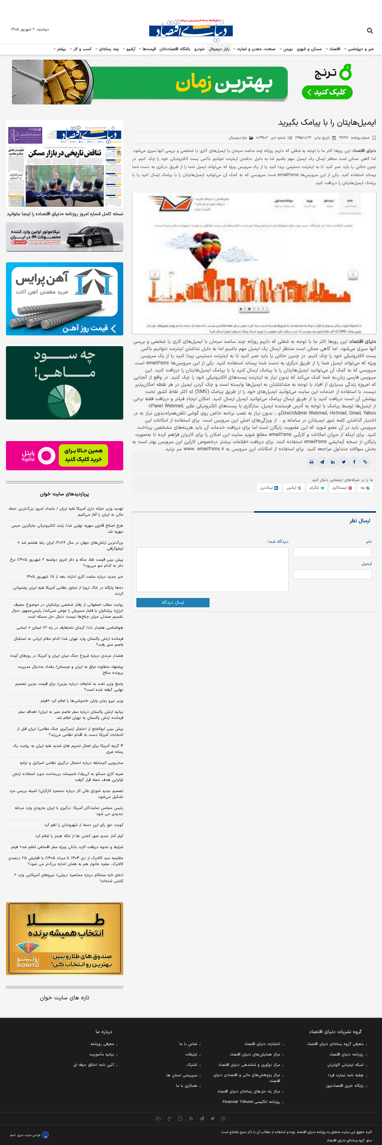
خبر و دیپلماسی (360, 49)
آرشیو (130, 49)
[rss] (191, 1118)
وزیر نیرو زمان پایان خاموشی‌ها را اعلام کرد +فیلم (82, 701)
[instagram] (223, 1118)
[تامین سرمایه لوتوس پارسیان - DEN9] (64, 383)
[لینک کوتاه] (365, 462)
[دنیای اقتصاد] (191, 31)
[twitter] (343, 462)
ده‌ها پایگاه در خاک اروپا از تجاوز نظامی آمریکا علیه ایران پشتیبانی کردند (68, 591)
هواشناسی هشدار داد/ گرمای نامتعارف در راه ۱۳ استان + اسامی (69, 628)
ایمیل (366, 564)
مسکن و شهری (309, 49)
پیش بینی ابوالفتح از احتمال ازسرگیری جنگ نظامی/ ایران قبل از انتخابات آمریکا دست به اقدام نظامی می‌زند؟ (70, 732)
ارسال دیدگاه (173, 603)
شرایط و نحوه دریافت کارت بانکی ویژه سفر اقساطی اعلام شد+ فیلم (67, 847)
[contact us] (169, 1118)
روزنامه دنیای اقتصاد (346, 1055)
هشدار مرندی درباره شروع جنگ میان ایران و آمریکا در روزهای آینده (66, 656)
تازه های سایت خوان (64, 998)
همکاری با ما (186, 1086)
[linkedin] (333, 462)
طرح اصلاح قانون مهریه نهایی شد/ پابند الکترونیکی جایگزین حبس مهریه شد (67, 529)
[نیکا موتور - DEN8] (64, 237)
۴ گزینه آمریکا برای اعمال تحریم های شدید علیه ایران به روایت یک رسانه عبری (68, 749)
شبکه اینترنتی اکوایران (345, 1065)
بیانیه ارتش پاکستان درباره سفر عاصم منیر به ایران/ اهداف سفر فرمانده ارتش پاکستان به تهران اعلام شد (70, 715)
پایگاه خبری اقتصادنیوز (344, 1086)
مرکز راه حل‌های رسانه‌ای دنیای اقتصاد (248, 1092)
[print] (311, 462)
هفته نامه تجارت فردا (345, 1075)
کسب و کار (82, 49)
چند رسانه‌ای (108, 49)
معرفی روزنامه (102, 1044)
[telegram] (322, 462)
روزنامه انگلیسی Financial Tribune (251, 1102)
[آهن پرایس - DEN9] (64, 299)
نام (369, 542)
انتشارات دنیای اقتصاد (262, 1044)
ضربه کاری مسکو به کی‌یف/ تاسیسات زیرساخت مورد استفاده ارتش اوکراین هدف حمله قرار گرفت (67, 777)
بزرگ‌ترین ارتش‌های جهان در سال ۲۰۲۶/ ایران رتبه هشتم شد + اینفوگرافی (70, 546)
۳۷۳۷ (354, 138)
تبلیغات (191, 1055)
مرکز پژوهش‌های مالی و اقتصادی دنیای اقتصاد (246, 1078)
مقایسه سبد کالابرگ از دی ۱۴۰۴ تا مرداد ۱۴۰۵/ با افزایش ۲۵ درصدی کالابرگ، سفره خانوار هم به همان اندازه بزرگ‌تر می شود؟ (65, 861)
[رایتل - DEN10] (64, 455)
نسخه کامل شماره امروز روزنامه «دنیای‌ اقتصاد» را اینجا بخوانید (65, 214)
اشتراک (192, 1065)
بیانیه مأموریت (101, 1055)
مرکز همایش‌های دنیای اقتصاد (255, 1055)
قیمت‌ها (148, 49)
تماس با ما (188, 1044)
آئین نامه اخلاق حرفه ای (93, 1065)
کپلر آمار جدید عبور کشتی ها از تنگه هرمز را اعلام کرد (79, 836)
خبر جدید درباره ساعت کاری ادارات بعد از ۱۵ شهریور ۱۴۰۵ (74, 577)
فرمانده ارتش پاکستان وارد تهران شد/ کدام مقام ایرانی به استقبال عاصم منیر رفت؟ (68, 642)
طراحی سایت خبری (28, 1135)
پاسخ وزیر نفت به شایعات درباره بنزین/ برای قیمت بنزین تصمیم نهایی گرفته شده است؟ (69, 687)
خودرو (199, 49)
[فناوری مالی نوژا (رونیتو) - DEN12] (64, 939)
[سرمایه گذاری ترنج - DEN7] (191, 82)
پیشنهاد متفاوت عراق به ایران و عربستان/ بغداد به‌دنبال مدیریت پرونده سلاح (70, 670)
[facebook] (354, 462)
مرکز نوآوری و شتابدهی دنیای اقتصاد (249, 1065)
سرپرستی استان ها (182, 1075)
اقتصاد (334, 49)
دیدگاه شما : (277, 542)
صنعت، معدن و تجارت (255, 49)
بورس (287, 49)
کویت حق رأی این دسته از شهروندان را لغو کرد (83, 825)
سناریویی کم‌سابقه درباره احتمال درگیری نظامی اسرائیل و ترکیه (71, 763)
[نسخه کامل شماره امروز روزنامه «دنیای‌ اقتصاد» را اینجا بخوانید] (64, 164)
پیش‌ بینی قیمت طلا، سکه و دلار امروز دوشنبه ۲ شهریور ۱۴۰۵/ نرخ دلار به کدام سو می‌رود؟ (66, 563)
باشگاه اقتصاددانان (175, 49)
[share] (180, 1118)
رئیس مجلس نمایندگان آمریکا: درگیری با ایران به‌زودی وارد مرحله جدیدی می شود (69, 811)
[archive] (158, 1118)
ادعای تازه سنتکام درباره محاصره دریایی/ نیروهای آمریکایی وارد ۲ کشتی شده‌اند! (68, 878)
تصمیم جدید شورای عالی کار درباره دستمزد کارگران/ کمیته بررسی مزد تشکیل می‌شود (66, 794)
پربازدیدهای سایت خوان (64, 494)
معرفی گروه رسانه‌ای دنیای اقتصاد (335, 1044)
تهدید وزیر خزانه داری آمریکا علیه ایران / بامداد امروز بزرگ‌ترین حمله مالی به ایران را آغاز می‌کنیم (66, 512)
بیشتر (61, 49)
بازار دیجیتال (219, 49)
